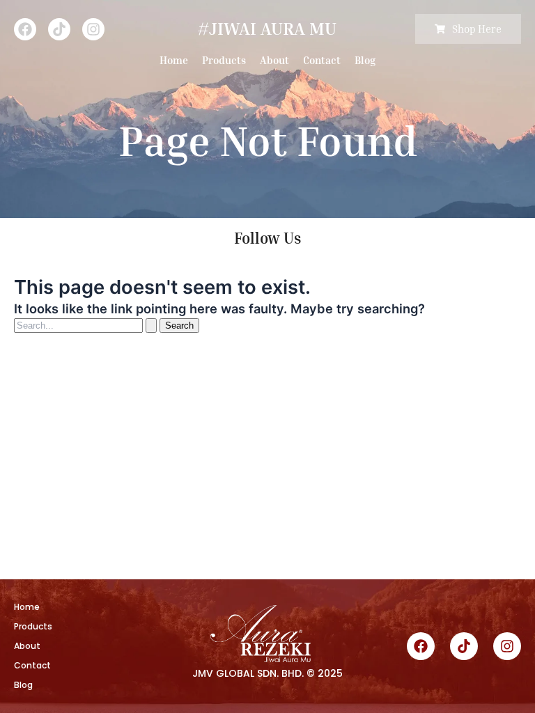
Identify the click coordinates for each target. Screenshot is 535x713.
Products (224, 60)
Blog (365, 60)
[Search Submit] (151, 325)
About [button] (274, 60)
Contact (322, 60)
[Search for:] (87, 325)
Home (174, 60)
